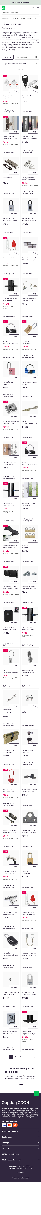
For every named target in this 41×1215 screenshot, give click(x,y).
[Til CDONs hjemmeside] (3, 8)
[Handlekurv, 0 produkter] (33, 8)
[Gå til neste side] (35, 1057)
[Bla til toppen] (36, 1093)
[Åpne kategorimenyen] (37, 8)
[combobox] (20, 12)
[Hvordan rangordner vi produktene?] (5, 63)
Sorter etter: (13, 63)
